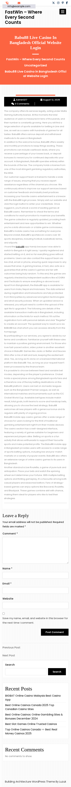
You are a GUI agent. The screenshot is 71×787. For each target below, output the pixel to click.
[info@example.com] (20, 3)
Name (7, 568)
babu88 (20, 246)
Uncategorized (35, 65)
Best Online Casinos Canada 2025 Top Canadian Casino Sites (29, 707)
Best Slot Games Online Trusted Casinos (31, 724)
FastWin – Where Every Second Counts (23, 17)
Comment (10, 533)
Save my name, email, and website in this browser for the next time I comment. (35, 620)
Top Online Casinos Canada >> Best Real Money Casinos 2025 (31, 731)
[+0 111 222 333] (8, 3)
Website (7, 598)
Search (10, 665)
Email (7, 583)
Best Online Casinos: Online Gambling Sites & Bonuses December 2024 (34, 716)
